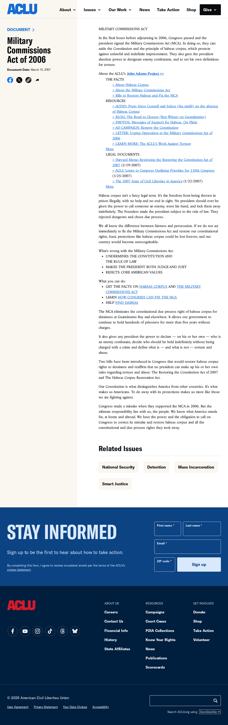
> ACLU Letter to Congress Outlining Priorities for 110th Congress (163, 170)
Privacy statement (46, 707)
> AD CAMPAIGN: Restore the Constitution (145, 127)
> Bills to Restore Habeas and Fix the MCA (145, 95)
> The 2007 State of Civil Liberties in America (147, 181)
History (110, 640)
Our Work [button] (118, 9)
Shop (191, 9)
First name (164, 525)
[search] (215, 700)
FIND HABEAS (126, 302)
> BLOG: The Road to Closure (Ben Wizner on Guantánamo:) (159, 117)
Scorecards (155, 667)
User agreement (17, 707)
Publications (156, 658)
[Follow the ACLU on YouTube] (25, 631)
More (110, 149)
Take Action (168, 9)
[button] (28, 80)
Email (161, 543)
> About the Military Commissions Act (141, 90)
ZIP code (163, 561)
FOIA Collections (160, 630)
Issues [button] (90, 9)
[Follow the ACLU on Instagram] (37, 631)
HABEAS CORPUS (153, 286)
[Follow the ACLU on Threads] (62, 631)
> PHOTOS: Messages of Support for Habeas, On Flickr (154, 122)
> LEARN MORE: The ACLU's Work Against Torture (151, 143)
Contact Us (113, 621)
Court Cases (156, 621)
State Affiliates (117, 649)
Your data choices (75, 707)
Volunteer (201, 640)
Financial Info (116, 630)
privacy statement (19, 569)
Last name (193, 525)
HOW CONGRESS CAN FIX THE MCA (147, 297)
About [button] (65, 9)
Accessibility (100, 707)
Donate (199, 612)
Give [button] (208, 9)
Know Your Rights (160, 640)
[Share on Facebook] (10, 81)
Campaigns (155, 612)
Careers (111, 612)
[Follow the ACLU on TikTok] (50, 631)
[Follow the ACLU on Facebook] (12, 631)
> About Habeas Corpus (130, 84)
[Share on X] (19, 81)
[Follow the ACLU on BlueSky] (74, 631)
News (144, 9)
